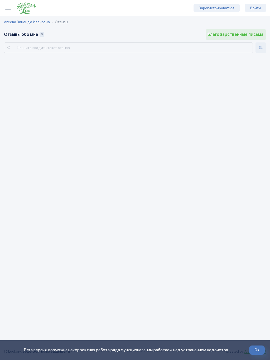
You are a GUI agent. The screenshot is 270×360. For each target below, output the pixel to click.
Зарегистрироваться (216, 8)
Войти (255, 8)
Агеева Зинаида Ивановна (27, 22)
